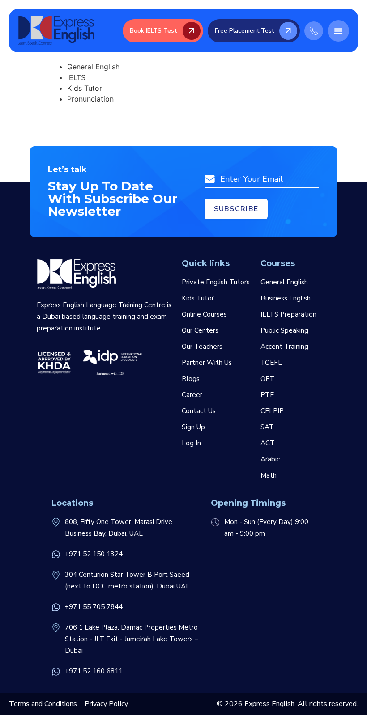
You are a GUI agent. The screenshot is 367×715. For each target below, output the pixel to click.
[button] (338, 31)
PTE (267, 394)
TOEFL (271, 362)
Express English (269, 704)
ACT (267, 443)
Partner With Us (207, 362)
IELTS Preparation (288, 314)
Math (268, 475)
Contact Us (199, 410)
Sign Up (193, 427)
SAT (267, 427)
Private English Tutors (216, 282)
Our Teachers (202, 346)
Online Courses (204, 314)
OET (267, 378)
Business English (285, 298)
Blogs (191, 378)
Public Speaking (284, 330)
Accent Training (284, 346)
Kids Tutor (198, 298)
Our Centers (200, 330)
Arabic (270, 459)
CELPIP (272, 410)
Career (192, 394)
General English (284, 282)
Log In (191, 443)
